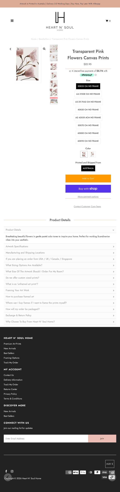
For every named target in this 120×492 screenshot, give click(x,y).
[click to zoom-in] (44, 48)
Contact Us (9, 375)
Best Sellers (9, 353)
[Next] (18, 48)
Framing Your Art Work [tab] (17, 290)
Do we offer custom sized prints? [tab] (22, 277)
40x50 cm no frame (88, 109)
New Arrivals (10, 348)
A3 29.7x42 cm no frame (88, 101)
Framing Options (11, 357)
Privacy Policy (10, 393)
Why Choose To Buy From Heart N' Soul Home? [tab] (30, 321)
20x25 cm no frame (88, 86)
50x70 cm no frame (88, 125)
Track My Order (11, 362)
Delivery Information (13, 379)
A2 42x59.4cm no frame (88, 117)
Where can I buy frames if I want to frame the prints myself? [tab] (36, 303)
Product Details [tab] (13, 230)
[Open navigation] (12, 21)
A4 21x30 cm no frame (88, 93)
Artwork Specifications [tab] (17, 246)
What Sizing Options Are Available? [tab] (24, 265)
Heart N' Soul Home (31, 478)
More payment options (88, 196)
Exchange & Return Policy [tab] (18, 315)
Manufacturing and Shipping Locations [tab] (25, 252)
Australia (88, 168)
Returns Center (10, 389)
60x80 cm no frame (88, 133)
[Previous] (10, 48)
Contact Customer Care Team (87, 206)
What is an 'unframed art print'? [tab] (22, 284)
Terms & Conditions (13, 398)
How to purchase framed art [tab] (20, 296)
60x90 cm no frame (88, 140)
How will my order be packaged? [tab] (23, 309)
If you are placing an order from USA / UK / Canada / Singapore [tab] (39, 259)
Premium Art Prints (12, 343)
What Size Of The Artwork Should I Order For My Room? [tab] (35, 271)
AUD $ (109, 463)
